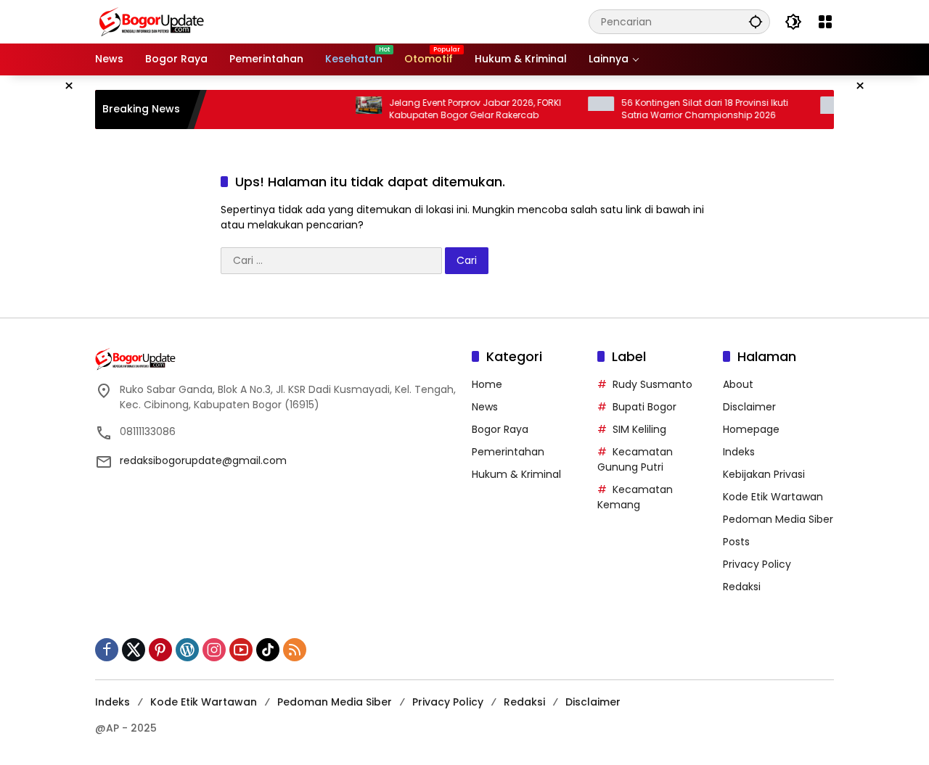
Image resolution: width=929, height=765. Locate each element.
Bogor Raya (500, 429)
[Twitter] (133, 649)
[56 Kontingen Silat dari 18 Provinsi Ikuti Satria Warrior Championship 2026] (588, 109)
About (738, 384)
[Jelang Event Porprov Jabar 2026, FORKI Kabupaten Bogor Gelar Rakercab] (356, 109)
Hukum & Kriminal (516, 474)
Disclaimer (749, 407)
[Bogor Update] (222, 21)
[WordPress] (187, 649)
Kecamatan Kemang (635, 497)
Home (487, 384)
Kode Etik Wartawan (773, 496)
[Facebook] (106, 649)
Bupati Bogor (644, 407)
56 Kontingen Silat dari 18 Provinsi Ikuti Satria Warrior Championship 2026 (691, 109)
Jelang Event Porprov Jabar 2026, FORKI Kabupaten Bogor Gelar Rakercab (462, 109)
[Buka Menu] (825, 21)
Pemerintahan (508, 451)
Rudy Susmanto (652, 384)
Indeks (739, 451)
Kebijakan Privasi (764, 474)
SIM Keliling (639, 429)
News (485, 407)
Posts (736, 541)
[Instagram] (214, 649)
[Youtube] (241, 649)
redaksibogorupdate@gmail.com (203, 460)
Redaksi (742, 586)
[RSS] (294, 649)
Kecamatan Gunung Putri (635, 459)
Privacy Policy (757, 564)
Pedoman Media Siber (778, 519)
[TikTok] (267, 649)
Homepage (751, 429)
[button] (755, 21)
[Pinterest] (160, 649)
